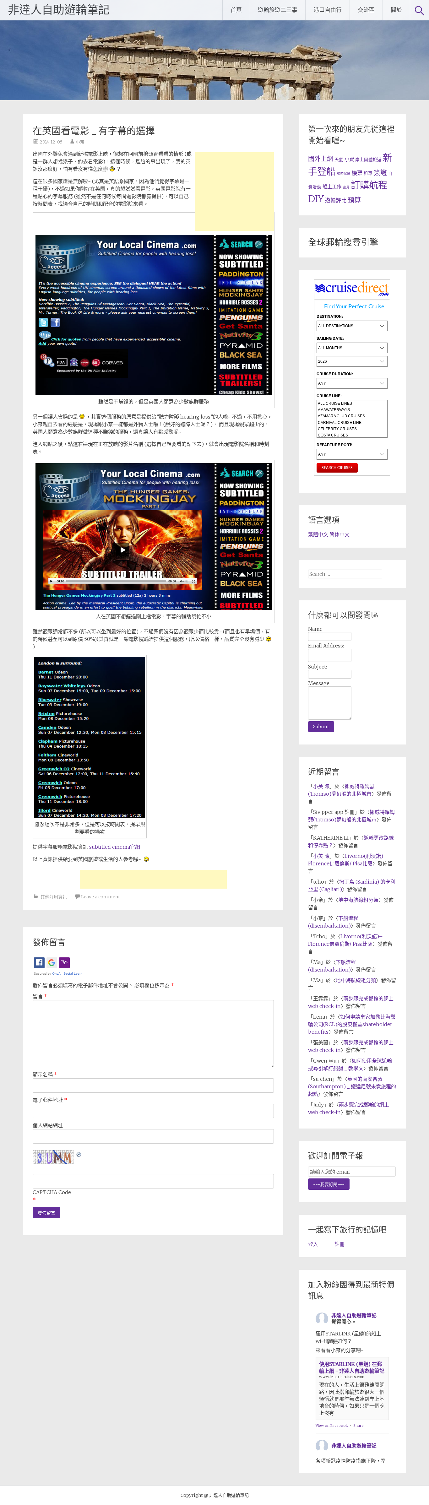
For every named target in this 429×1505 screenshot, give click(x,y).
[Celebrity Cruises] (352, 429)
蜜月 (346, 187)
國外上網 (320, 159)
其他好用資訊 (54, 897)
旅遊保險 (343, 174)
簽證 (380, 172)
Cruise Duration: (335, 373)
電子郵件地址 (50, 1100)
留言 (40, 996)
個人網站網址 (48, 1125)
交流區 (366, 10)
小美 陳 (321, 786)
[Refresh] (79, 1154)
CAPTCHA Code (52, 1192)
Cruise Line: (329, 395)
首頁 (236, 10)
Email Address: (326, 645)
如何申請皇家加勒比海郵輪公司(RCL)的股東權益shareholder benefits (351, 1024)
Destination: (330, 316)
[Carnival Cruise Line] (352, 423)
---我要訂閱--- (329, 1184)
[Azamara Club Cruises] (352, 416)
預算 (354, 200)
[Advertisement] (234, 191)
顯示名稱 (45, 1074)
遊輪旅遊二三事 (277, 10)
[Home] (352, 295)
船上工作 (332, 187)
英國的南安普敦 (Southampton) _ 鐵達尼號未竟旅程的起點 (352, 1086)
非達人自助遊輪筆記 (59, 10)
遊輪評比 (335, 200)
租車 (368, 173)
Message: (319, 683)
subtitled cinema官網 (114, 847)
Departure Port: (334, 444)
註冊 (339, 1244)
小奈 (80, 142)
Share (358, 1425)
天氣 (338, 159)
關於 (396, 10)
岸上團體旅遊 (368, 159)
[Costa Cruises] (352, 435)
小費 (349, 159)
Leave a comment (100, 897)
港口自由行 (327, 10)
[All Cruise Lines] (352, 403)
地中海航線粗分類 (358, 900)
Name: (315, 629)
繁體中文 (318, 534)
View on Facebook (332, 1425)
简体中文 (339, 534)
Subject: (317, 666)
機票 (357, 173)
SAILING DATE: (330, 338)
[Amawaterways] (352, 410)
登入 (313, 1244)
